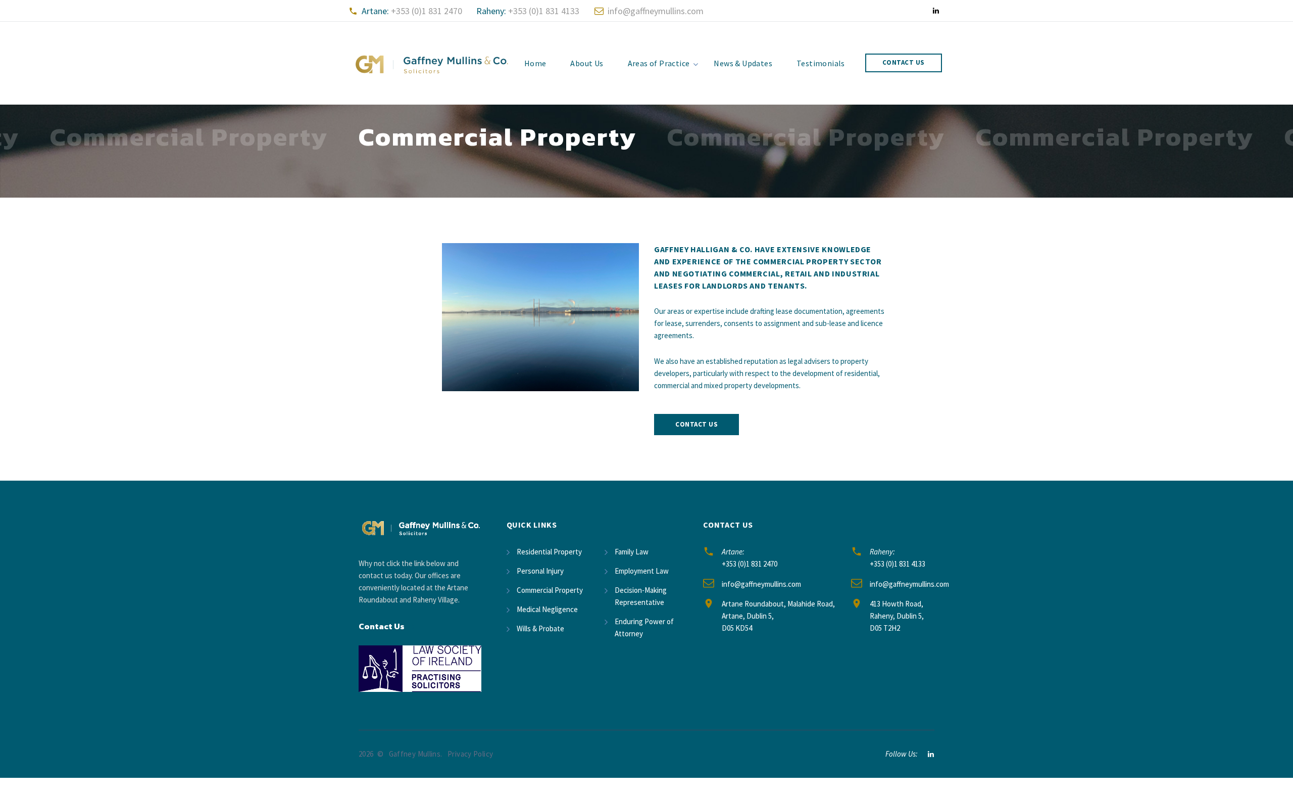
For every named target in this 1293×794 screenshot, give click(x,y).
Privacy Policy (470, 754)
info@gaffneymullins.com (656, 11)
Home (535, 63)
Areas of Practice (659, 63)
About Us (586, 63)
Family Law (632, 551)
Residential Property (549, 551)
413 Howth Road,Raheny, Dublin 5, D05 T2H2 (897, 616)
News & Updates (743, 63)
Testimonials (821, 63)
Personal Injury (540, 571)
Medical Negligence (547, 609)
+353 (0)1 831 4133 (543, 11)
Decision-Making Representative (641, 596)
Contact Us (903, 62)
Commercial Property (550, 590)
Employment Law (642, 571)
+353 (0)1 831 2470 (426, 11)
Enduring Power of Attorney (644, 627)
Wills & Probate (540, 628)
